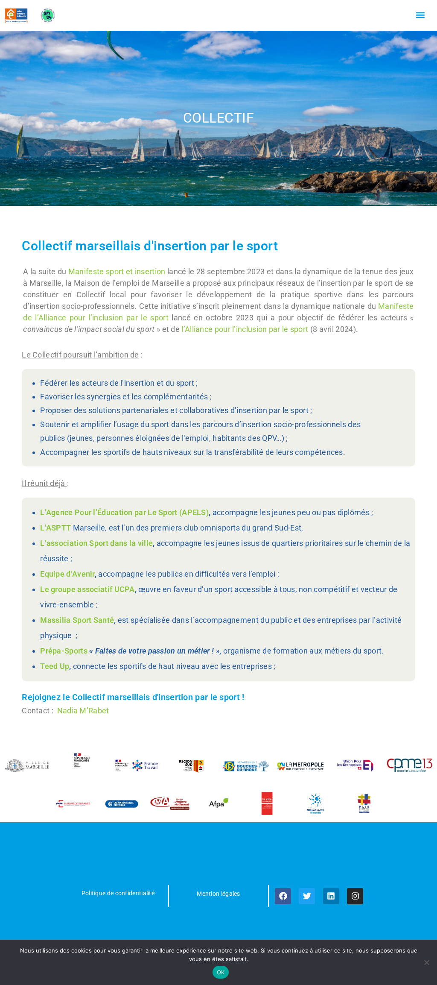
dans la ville (131, 543)
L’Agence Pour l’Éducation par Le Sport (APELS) (124, 512)
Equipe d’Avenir (67, 573)
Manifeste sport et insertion (117, 271)
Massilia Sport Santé (77, 620)
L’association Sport (74, 543)
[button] (421, 15)
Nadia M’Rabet (83, 710)
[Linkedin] (331, 896)
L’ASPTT (55, 527)
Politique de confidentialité (118, 893)
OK (221, 972)
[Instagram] (355, 896)
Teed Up (54, 666)
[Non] (426, 962)
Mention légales (218, 893)
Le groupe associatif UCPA (87, 589)
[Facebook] (283, 896)
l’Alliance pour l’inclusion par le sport (244, 329)
